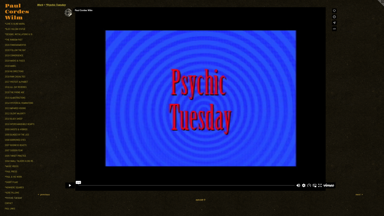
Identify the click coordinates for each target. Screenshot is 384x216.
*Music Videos (11, 166)
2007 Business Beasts (16, 145)
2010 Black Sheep (13, 118)
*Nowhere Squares (14, 187)
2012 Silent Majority (15, 113)
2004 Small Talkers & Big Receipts (20, 161)
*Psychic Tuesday (13, 198)
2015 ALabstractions (15, 97)
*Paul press (11, 171)
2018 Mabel (10, 66)
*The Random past (13, 39)
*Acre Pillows (12, 192)
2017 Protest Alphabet (16, 81)
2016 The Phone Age (14, 92)
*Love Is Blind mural (15, 23)
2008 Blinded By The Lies (17, 134)
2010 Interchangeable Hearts (19, 124)
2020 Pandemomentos (15, 44)
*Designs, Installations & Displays (20, 34)
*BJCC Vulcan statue (15, 29)
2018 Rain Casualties (15, 76)
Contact (9, 203)
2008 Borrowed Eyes (15, 139)
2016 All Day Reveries (16, 87)
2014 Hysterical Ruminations (19, 103)
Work (40, 4)
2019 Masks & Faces (15, 60)
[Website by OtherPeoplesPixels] (378, 6)
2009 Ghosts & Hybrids (16, 129)
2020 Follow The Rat (15, 50)
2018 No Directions (14, 71)
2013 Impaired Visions (15, 108)
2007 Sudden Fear (14, 150)
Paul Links (10, 208)
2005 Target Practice (15, 155)
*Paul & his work (13, 176)
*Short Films (11, 182)
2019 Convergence (14, 55)
